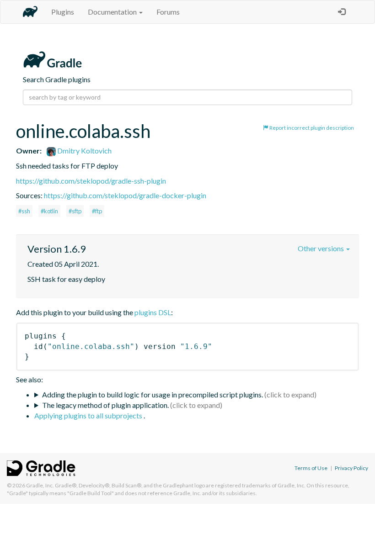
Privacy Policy (351, 468)
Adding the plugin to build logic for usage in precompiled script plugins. (152, 394)
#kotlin (49, 211)
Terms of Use (311, 468)
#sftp (75, 211)
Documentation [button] (113, 11)
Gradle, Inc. (40, 485)
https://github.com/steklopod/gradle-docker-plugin (125, 195)
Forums (168, 11)
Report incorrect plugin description (311, 127)
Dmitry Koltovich (84, 150)
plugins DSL (152, 312)
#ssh (24, 211)
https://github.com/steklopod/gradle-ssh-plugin (91, 180)
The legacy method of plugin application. (105, 405)
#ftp (97, 211)
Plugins (62, 11)
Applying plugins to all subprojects (89, 415)
